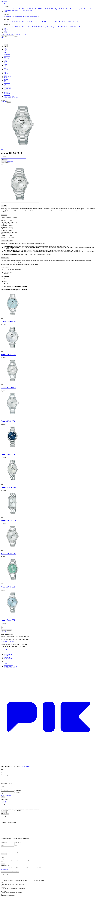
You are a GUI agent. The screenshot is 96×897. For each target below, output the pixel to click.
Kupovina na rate (5, 257)
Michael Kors (58, 21)
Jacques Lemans (70, 9)
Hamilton (61, 9)
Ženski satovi (7, 93)
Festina (43, 9)
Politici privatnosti (4, 869)
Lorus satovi (13, 158)
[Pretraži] (15, 36)
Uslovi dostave (7, 656)
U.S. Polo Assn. (23, 10)
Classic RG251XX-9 (8, 388)
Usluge (5, 32)
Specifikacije (4, 214)
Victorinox (29, 10)
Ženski (12, 16)
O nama (5, 663)
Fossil (46, 9)
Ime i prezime (18, 842)
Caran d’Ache (13, 9)
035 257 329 (4, 649)
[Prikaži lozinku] (19, 792)
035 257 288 (4, 641)
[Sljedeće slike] (2, 164)
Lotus (85, 9)
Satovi (5, 46)
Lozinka (17, 792)
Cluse (33, 9)
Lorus (82, 9)
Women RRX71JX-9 (8, 521)
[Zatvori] (1, 789)
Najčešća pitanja (7, 657)
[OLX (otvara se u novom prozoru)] (48, 764)
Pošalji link (3, 812)
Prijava (2, 796)
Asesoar (5, 29)
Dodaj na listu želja (5, 162)
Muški (9, 16)
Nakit (5, 28)
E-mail (17, 844)
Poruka (16, 852)
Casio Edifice (22, 9)
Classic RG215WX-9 (8, 321)
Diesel (36, 9)
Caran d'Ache (7, 56)
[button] (4, 34)
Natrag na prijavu (5, 813)
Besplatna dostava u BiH (6, 240)
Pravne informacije (8, 665)
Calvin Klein (7, 9)
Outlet (5, 31)
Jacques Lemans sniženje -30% (32, 16)
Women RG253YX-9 (8, 620)
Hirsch (64, 9)
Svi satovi (6, 16)
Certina (27, 9)
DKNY (40, 9)
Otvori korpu (4, 161)
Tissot (10, 10)
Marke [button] (5, 3)
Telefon (16, 845)
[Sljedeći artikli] (1, 626)
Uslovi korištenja (8, 654)
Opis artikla (3, 205)
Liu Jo (75, 9)
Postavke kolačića (26, 766)
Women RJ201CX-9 (8, 487)
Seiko (7, 10)
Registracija (3, 801)
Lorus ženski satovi (21, 158)
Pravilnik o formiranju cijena (10, 667)
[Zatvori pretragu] (16, 36)
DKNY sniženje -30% (19, 16)
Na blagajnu (10, 161)
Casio (17, 9)
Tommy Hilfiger (15, 10)
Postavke (3, 871)
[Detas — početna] (4, 37)
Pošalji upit (3, 854)
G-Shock (50, 9)
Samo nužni (9, 871)
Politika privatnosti (8, 658)
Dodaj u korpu (4, 159)
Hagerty (57, 9)
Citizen (30, 9)
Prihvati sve (16, 871)
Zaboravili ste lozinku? (6, 795)
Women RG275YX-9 (8, 355)
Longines (79, 9)
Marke (5, 45)
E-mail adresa (18, 790)
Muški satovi (7, 95)
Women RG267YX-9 (8, 421)
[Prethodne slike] (1, 164)
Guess (53, 9)
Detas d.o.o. (3, 631)
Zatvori (2, 864)
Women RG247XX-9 (8, 587)
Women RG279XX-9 (8, 554)
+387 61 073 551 (11, 641)
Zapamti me (5, 793)
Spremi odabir (11, 895)
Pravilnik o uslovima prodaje (10, 666)
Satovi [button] (5, 11)
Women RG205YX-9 (8, 454)
